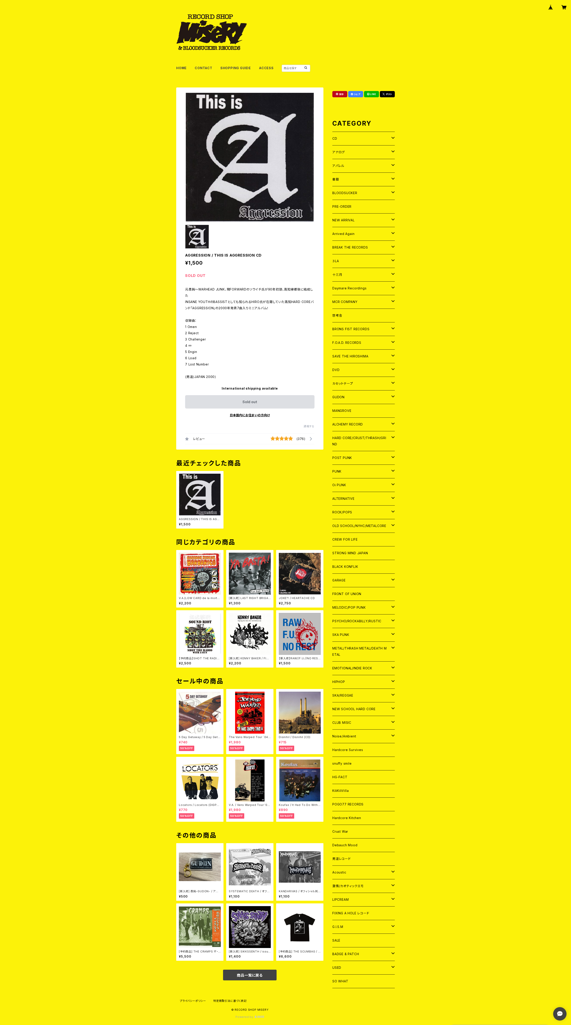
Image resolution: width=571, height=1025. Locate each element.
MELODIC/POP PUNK (349, 607)
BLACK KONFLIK (345, 567)
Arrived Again (343, 234)
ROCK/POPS (342, 512)
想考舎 (337, 315)
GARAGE (339, 580)
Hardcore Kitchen (346, 818)
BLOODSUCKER (344, 193)
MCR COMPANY (345, 302)
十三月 (337, 274)
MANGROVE (341, 411)
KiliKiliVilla (340, 791)
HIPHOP (338, 682)
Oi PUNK (339, 485)
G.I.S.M (337, 927)
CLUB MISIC (341, 722)
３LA (335, 261)
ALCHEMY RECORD (347, 424)
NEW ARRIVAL (343, 220)
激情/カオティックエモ (348, 886)
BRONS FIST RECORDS (350, 329)
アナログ (338, 152)
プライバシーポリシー (193, 1000)
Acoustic (339, 872)
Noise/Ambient (344, 736)
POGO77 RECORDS (348, 804)
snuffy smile (342, 763)
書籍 (335, 179)
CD (334, 138)
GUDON (338, 397)
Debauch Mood (345, 845)
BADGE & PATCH (345, 954)
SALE (336, 940)
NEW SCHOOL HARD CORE (354, 709)
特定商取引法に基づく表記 (230, 1000)
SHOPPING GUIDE (235, 68)
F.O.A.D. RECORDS (346, 342)
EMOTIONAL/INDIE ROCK (352, 668)
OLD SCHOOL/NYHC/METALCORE (359, 526)
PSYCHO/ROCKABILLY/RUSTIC (356, 621)
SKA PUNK (340, 635)
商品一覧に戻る (250, 975)
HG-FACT (340, 777)
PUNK (336, 471)
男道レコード (341, 859)
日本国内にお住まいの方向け (250, 415)
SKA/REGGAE (342, 695)
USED (336, 967)
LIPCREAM (340, 899)
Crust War (340, 831)
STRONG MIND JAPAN (350, 553)
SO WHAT (340, 981)
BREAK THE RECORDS (350, 247)
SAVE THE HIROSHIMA (350, 356)
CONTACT (203, 68)
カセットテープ (342, 383)
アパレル (338, 166)
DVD (335, 370)
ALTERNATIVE (343, 498)
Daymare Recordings (349, 288)
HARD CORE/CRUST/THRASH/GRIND (359, 441)
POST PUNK (342, 458)
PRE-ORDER (342, 206)
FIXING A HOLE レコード (350, 913)
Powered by (245, 1017)
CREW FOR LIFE (345, 539)
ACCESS (266, 68)
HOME (181, 68)
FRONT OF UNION (346, 594)
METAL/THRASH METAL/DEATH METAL (359, 651)
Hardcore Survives (347, 750)
